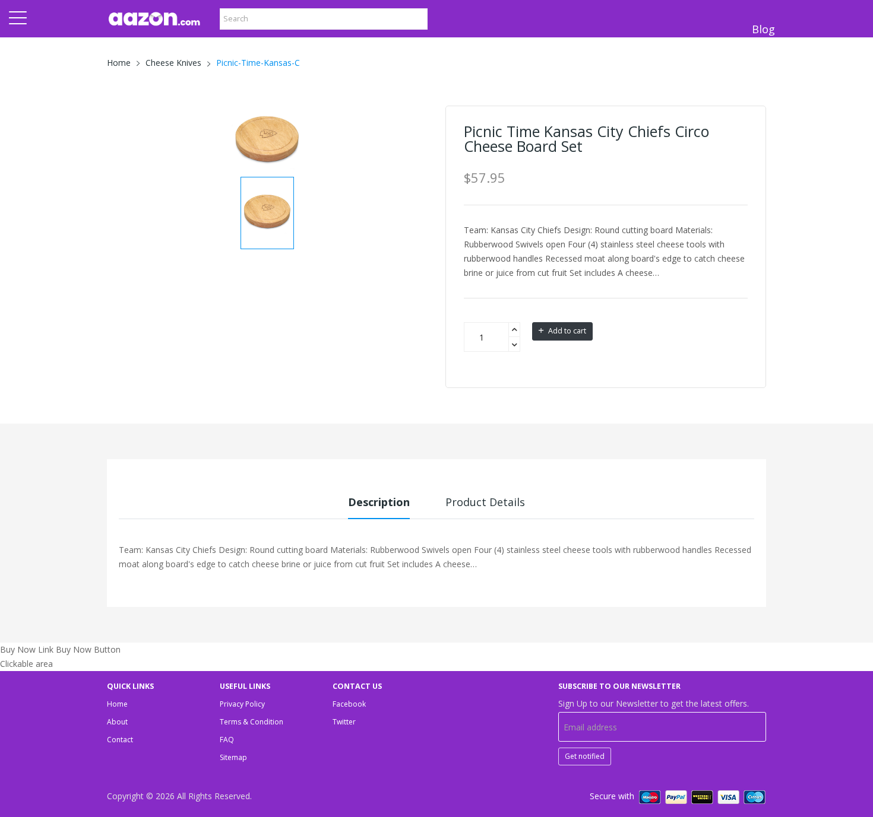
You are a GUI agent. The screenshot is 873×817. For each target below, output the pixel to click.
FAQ (227, 740)
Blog (763, 29)
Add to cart (566, 331)
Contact (120, 740)
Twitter (344, 722)
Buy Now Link (26, 649)
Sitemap (233, 757)
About (117, 722)
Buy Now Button (88, 649)
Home (119, 62)
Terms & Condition (251, 722)
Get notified (585, 756)
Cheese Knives (173, 62)
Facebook (349, 704)
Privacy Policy (242, 704)
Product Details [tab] (485, 502)
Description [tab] (379, 502)
